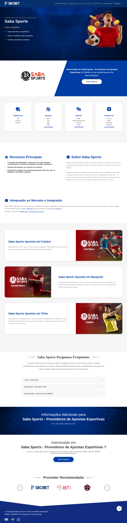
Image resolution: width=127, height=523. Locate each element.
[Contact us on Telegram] (119, 508)
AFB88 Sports (24, 211)
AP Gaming (41, 211)
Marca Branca (74, 3)
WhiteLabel (29, 208)
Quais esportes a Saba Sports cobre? (35, 387)
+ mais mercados (109, 127)
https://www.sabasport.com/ (65, 424)
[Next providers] (107, 487)
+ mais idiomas (78, 127)
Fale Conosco (91, 82)
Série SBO (97, 3)
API (82, 3)
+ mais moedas (48, 127)
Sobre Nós (89, 3)
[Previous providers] (20, 487)
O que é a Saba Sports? (31, 380)
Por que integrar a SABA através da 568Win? (38, 393)
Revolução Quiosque (61, 3)
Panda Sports (33, 211)
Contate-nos (106, 3)
